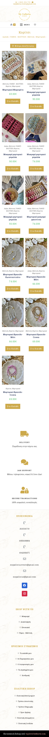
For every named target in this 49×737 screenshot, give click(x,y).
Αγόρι (29, 84)
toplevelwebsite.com (36, 733)
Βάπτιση (31, 37)
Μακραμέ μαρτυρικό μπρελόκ (36, 93)
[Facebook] (24, 585)
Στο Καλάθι (13, 101)
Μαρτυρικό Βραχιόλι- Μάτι (36, 278)
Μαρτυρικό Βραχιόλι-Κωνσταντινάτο (13, 275)
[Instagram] (24, 593)
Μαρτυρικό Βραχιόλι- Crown (36, 335)
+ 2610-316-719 (24, 2)
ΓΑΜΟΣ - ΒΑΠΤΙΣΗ (18, 37)
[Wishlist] (36, 24)
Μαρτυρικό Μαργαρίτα (12, 90)
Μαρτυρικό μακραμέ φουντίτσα (36, 218)
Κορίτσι (8, 86)
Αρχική (5, 37)
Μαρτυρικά (40, 37)
